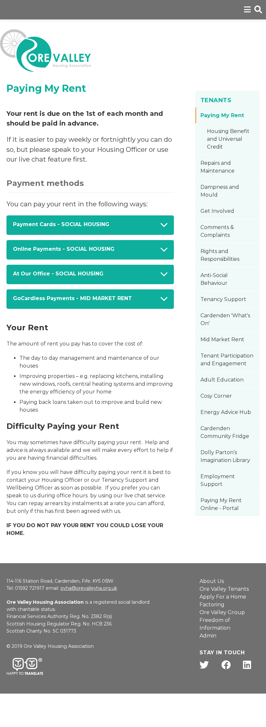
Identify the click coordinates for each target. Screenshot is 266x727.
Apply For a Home (223, 597)
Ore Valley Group (222, 612)
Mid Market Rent (222, 339)
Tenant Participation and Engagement (226, 360)
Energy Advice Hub (225, 412)
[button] (90, 225)
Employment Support (217, 480)
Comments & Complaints (217, 231)
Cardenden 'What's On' (225, 319)
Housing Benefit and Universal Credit (228, 139)
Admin (208, 636)
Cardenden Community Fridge (224, 432)
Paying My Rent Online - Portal (221, 504)
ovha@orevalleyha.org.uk (88, 588)
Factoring (212, 604)
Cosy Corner (216, 396)
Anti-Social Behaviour (214, 279)
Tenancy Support (223, 299)
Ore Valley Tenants (224, 589)
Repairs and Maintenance (217, 167)
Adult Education (222, 380)
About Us (212, 581)
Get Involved (217, 211)
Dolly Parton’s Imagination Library (225, 456)
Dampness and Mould (219, 191)
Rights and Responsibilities (219, 255)
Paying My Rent (222, 115)
